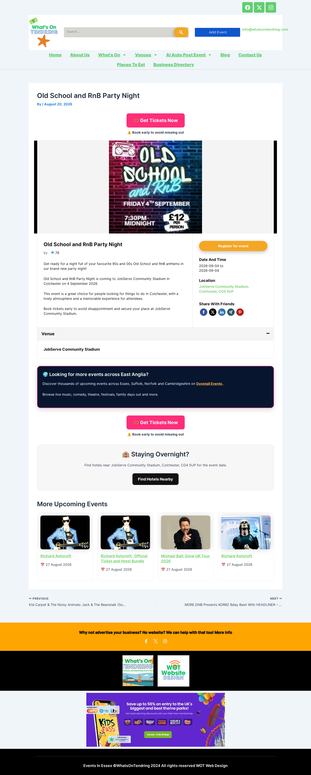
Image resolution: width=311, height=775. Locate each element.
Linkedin (222, 312)
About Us (80, 54)
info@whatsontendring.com (265, 29)
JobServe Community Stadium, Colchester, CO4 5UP (224, 288)
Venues (143, 54)
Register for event (233, 246)
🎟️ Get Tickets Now (155, 120)
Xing (231, 312)
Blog (225, 54)
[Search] (181, 32)
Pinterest (240, 312)
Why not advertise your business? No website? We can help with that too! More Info (155, 632)
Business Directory (173, 64)
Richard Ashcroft (55, 556)
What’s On (109, 54)
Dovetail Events (209, 383)
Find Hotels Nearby (155, 479)
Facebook (203, 312)
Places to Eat (131, 64)
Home (55, 54)
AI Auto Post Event (186, 54)
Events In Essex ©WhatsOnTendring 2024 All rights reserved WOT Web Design (155, 765)
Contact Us (250, 54)
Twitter (212, 312)
